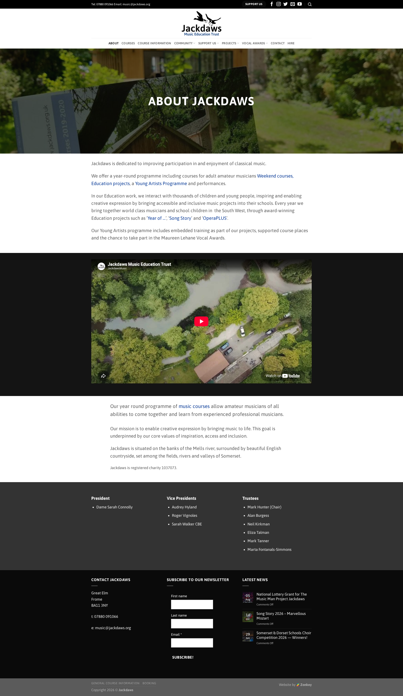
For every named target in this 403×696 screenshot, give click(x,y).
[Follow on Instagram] (278, 4)
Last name (179, 615)
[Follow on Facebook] (272, 4)
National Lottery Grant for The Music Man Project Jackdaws (281, 596)
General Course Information (115, 683)
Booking (149, 683)
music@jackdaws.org (113, 628)
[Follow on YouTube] (299, 4)
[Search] (310, 4)
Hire (291, 43)
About (114, 43)
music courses (194, 406)
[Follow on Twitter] (285, 4)
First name (179, 596)
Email (176, 635)
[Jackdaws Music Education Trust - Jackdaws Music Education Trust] (201, 23)
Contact (278, 43)
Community (183, 43)
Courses (128, 43)
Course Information (154, 43)
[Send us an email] (292, 4)
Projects (229, 43)
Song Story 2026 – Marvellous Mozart (281, 615)
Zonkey (306, 685)
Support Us (207, 43)
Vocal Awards (253, 43)
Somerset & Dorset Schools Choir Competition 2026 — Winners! (283, 635)
